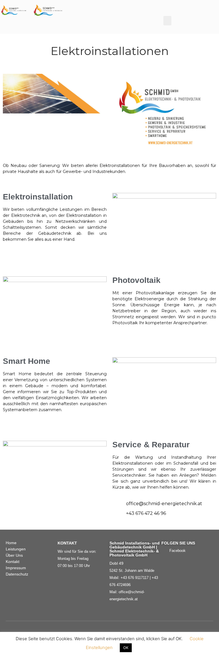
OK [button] (125, 647)
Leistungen (16, 549)
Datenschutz (17, 574)
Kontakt (12, 561)
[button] (167, 20)
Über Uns (14, 555)
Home (11, 542)
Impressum (16, 568)
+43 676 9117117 (135, 578)
